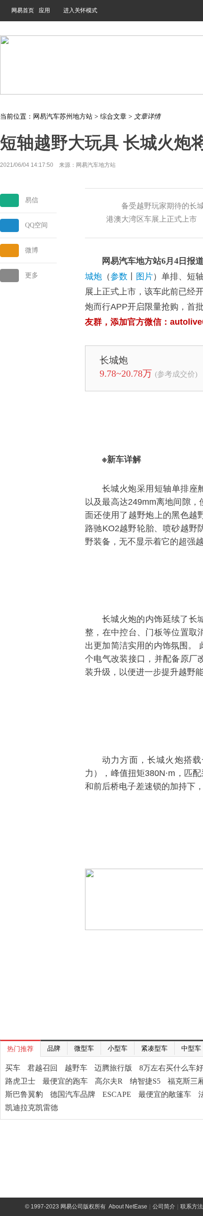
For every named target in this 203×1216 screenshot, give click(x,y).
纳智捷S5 (145, 1081)
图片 (144, 276)
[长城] (93, 359)
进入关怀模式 (80, 10)
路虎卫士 (20, 1081)
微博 (31, 250)
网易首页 (22, 10)
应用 (44, 10)
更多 (31, 275)
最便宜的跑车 (65, 1081)
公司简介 (163, 1206)
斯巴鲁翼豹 (24, 1094)
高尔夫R (109, 1081)
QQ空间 (36, 225)
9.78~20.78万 (126, 373)
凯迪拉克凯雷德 (31, 1108)
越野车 (76, 1068)
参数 (118, 276)
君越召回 (42, 1068)
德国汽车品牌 (72, 1094)
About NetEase (128, 1206)
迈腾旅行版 (113, 1068)
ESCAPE (116, 1094)
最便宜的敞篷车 (164, 1094)
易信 (31, 200)
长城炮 (114, 360)
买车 (12, 1068)
